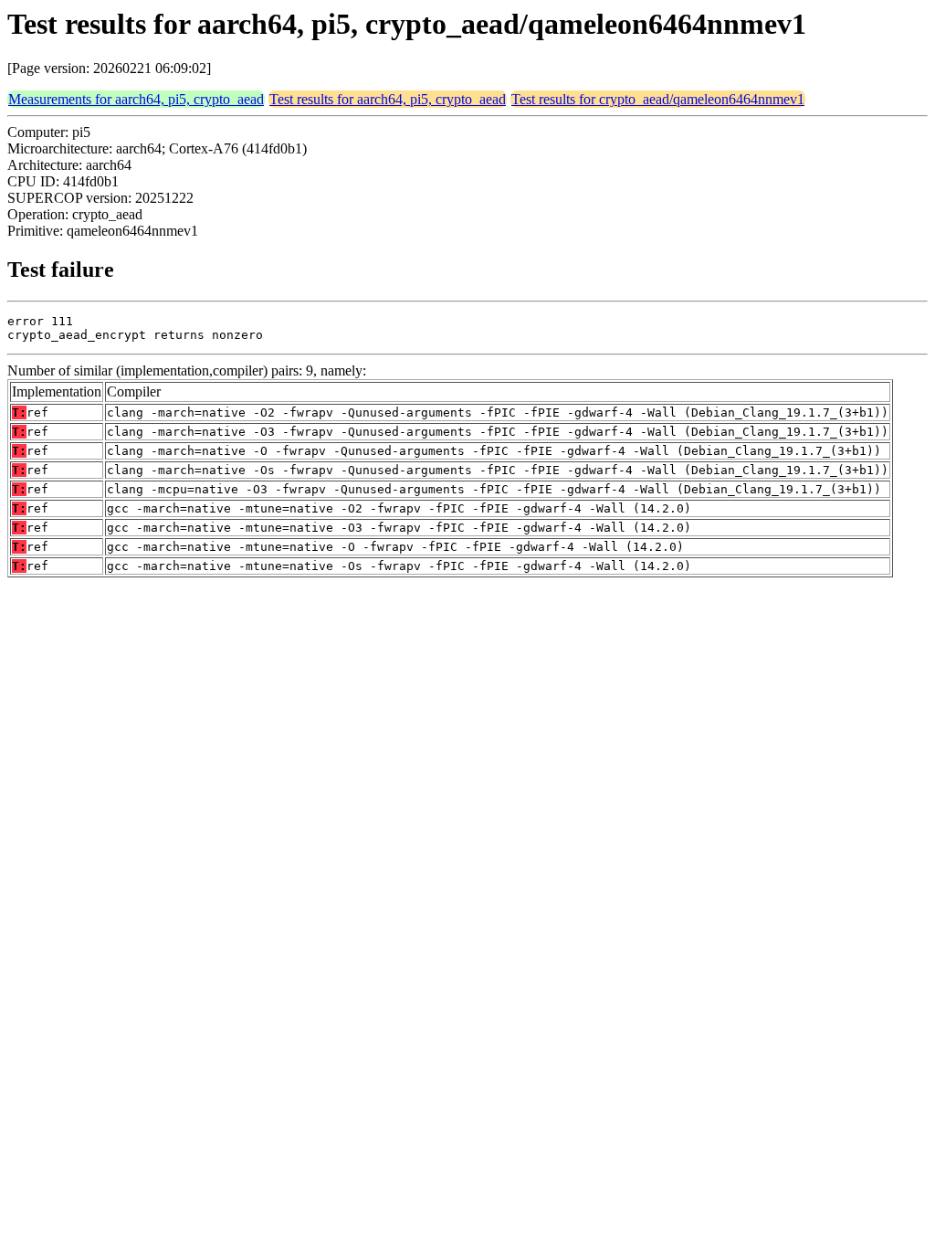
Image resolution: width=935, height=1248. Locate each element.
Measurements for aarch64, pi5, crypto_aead (136, 99)
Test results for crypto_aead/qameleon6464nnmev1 (657, 99)
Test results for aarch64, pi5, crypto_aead (387, 99)
